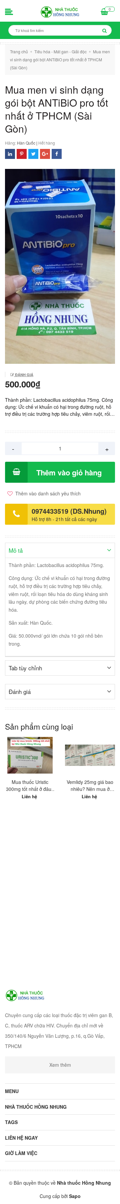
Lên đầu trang (59, 1193)
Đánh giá (23, 374)
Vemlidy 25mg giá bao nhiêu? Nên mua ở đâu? (90, 786)
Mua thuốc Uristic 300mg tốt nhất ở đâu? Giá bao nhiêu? (30, 786)
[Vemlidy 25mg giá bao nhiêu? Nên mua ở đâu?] (90, 755)
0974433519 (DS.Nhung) (69, 511)
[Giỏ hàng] (104, 12)
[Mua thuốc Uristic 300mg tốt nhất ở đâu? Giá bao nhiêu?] (30, 755)
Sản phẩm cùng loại (39, 726)
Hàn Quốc (26, 143)
